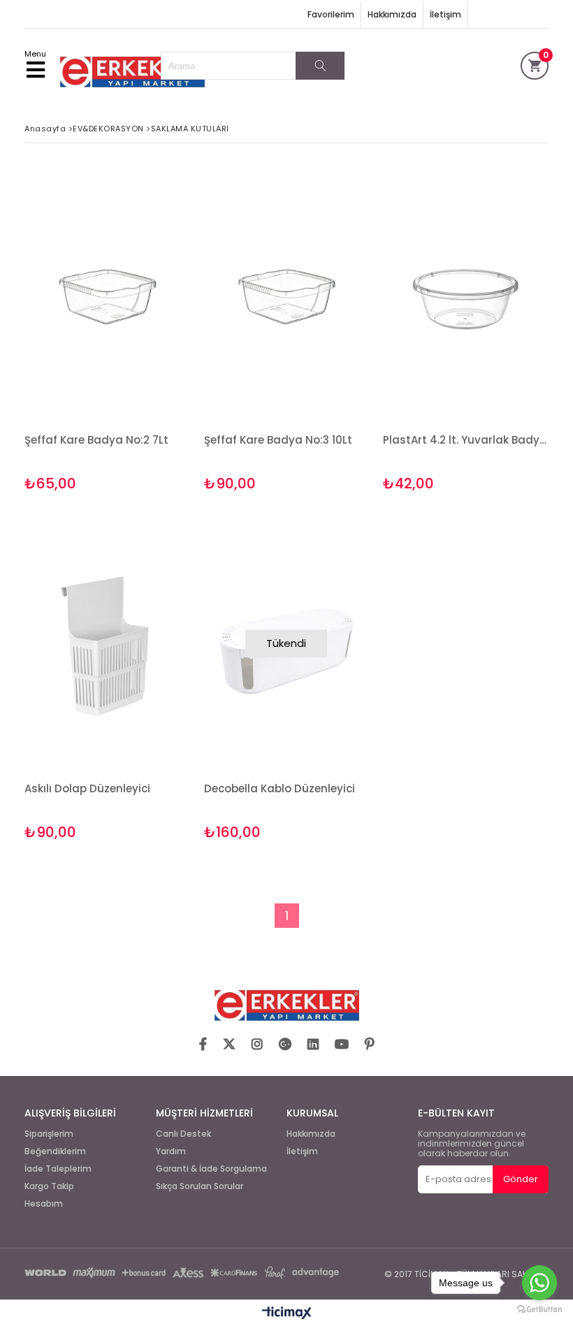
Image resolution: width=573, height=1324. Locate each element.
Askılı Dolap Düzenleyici (87, 788)
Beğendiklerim (55, 1151)
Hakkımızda (392, 14)
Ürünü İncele (144, 331)
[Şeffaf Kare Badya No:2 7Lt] (107, 295)
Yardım (171, 1151)
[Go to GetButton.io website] (539, 1309)
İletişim (445, 14)
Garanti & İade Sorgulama (211, 1169)
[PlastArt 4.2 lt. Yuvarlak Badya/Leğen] (466, 295)
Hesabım (43, 1204)
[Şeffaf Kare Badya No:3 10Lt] (287, 295)
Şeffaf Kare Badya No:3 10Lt (278, 439)
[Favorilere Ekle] (107, 331)
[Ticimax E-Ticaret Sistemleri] (287, 1314)
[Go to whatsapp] (539, 1282)
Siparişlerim (48, 1134)
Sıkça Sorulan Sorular (199, 1186)
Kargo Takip (49, 1186)
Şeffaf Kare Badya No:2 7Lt (96, 439)
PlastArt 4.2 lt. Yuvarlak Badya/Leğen (466, 439)
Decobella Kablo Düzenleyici (279, 788)
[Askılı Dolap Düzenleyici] (107, 644)
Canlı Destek (183, 1134)
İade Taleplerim (58, 1169)
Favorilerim (330, 14)
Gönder (520, 1179)
